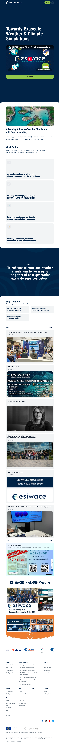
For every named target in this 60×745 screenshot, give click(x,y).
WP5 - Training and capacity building (27, 677)
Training (8, 688)
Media (20, 688)
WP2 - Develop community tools (26, 667)
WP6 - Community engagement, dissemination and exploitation (29, 680)
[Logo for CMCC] (21, 650)
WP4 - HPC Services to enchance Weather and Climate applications (29, 673)
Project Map (9, 667)
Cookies (19, 741)
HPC (10, 572)
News (32, 688)
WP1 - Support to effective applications (28, 665)
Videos (20, 691)
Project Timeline (10, 665)
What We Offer (47, 667)
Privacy (13, 741)
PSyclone (8, 715)
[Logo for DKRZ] (46, 650)
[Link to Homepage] (14, 3)
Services (46, 665)
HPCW (7, 700)
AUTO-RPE (8, 707)
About (8, 662)
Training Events (9, 691)
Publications (21, 700)
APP (7, 710)
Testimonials (47, 670)
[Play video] (30, 600)
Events (46, 688)
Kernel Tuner (9, 713)
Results (21, 698)
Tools (7, 698)
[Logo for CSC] (34, 649)
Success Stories (47, 673)
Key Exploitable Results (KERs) (22, 704)
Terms (7, 741)
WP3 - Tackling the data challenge (27, 670)
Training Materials (10, 694)
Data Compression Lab (10, 704)
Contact (47, 2)
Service (46, 662)
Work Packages (23, 662)
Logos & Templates (23, 694)
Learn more (30, 76)
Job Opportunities (10, 673)
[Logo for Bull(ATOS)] (8, 650)
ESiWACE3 (15, 572)
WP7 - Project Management (25, 684)
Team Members (9, 670)
